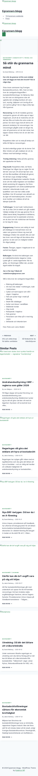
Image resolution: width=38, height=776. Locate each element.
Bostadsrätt (7, 58)
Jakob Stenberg (8, 455)
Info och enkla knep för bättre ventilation (9, 338)
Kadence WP (20, 770)
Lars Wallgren (8, 389)
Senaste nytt (18, 58)
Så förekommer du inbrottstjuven (29, 338)
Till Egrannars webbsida (14, 16)
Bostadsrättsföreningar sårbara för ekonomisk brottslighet (15, 709)
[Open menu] (4, 34)
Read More (7, 409)
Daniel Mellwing (9, 72)
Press (8, 18)
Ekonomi (16, 572)
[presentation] (19, 362)
